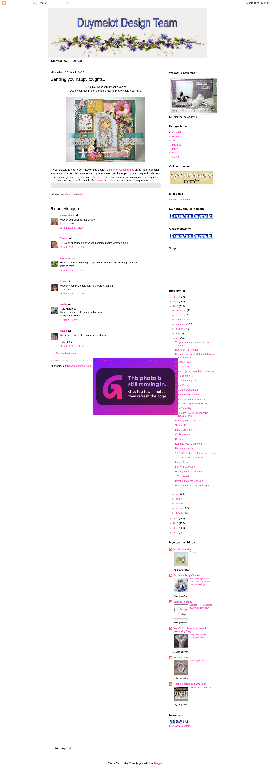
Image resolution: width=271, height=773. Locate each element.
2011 (176, 523)
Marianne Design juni (186, 389)
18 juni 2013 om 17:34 (72, 270)
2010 (176, 528)
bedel (99, 180)
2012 (176, 518)
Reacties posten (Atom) (79, 366)
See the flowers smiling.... (189, 394)
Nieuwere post (59, 360)
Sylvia (175, 156)
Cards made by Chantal (186, 575)
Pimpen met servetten (200, 687)
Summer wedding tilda (121, 169)
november (181, 315)
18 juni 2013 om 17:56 (72, 293)
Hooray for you (183, 362)
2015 (176, 297)
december (181, 310)
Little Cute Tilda (183, 429)
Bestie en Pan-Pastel (186, 349)
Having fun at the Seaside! (189, 481)
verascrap (65, 258)
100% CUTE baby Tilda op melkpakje (195, 453)
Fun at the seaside (185, 467)
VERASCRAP (181, 657)
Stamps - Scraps (182, 601)
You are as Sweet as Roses (190, 457)
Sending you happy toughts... (191, 399)
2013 (176, 306)
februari (180, 508)
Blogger (158, 763)
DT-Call (78, 60)
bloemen (105, 177)
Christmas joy (182, 434)
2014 (176, 301)
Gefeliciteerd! (196, 552)
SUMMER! (180, 425)
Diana (63, 281)
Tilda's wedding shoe (186, 380)
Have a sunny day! (185, 448)
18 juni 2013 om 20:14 (72, 320)
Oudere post (153, 360)
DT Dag (179, 439)
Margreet (177, 144)
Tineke (63, 330)
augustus (181, 329)
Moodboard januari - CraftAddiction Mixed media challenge (200, 581)
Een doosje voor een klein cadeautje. (195, 371)
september (182, 324)
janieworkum (67, 215)
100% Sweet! (182, 476)
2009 (176, 532)
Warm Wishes (182, 385)
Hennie (176, 136)
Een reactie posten (66, 353)
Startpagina (59, 60)
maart (179, 503)
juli (177, 333)
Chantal (64, 238)
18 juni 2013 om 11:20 (72, 227)
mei (178, 494)
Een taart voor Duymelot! (188, 443)
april (178, 499)
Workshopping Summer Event (191, 403)
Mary (175, 148)
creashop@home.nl (179, 199)
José (174, 140)
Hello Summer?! (184, 375)
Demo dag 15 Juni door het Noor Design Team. (192, 414)
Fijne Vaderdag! (183, 408)
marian (63, 304)
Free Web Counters (179, 726)
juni (178, 338)
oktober (180, 319)
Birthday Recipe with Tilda (189, 420)
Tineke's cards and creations (189, 684)
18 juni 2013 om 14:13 (72, 247)
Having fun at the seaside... (189, 471)
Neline (175, 152)
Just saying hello (198, 660)
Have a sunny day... (185, 366)
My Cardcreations (183, 549)
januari (180, 512)
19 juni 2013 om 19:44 (72, 346)
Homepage (107, 360)
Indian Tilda (181, 462)
